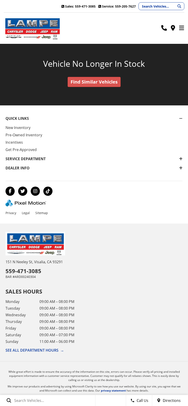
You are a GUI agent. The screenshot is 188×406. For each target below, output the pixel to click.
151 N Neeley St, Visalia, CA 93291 (34, 261)
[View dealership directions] (173, 28)
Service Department (26, 158)
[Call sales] (164, 28)
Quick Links (17, 118)
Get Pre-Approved (21, 149)
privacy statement (113, 390)
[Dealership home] (32, 28)
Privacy (11, 213)
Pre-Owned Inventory (24, 134)
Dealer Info (18, 168)
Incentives (14, 142)
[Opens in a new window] (10, 191)
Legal (26, 213)
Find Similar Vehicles (94, 82)
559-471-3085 (23, 271)
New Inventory (18, 127)
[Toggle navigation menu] (181, 28)
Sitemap (41, 213)
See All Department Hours (35, 350)
